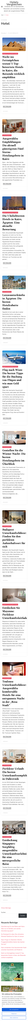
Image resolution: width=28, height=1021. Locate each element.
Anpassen (14, 1013)
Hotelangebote (7, 135)
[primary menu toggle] (2, 6)
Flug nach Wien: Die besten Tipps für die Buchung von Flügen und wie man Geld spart (12, 378)
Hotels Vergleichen (14, 3)
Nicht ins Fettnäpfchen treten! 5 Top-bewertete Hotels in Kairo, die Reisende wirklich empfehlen (13, 67)
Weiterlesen (7, 106)
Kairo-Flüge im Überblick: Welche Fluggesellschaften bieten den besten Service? (13, 942)
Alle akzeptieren (14, 1009)
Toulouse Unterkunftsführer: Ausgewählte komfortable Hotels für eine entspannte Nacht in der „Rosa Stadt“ (14, 693)
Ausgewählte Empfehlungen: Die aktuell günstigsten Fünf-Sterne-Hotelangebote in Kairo (13, 149)
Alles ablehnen (14, 1017)
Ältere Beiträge (6, 908)
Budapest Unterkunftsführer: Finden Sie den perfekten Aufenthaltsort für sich (14, 538)
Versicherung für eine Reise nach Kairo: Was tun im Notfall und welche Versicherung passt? (13, 929)
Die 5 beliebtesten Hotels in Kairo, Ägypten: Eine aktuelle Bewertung (13, 223)
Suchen (3, 912)
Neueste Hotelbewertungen (10, 53)
